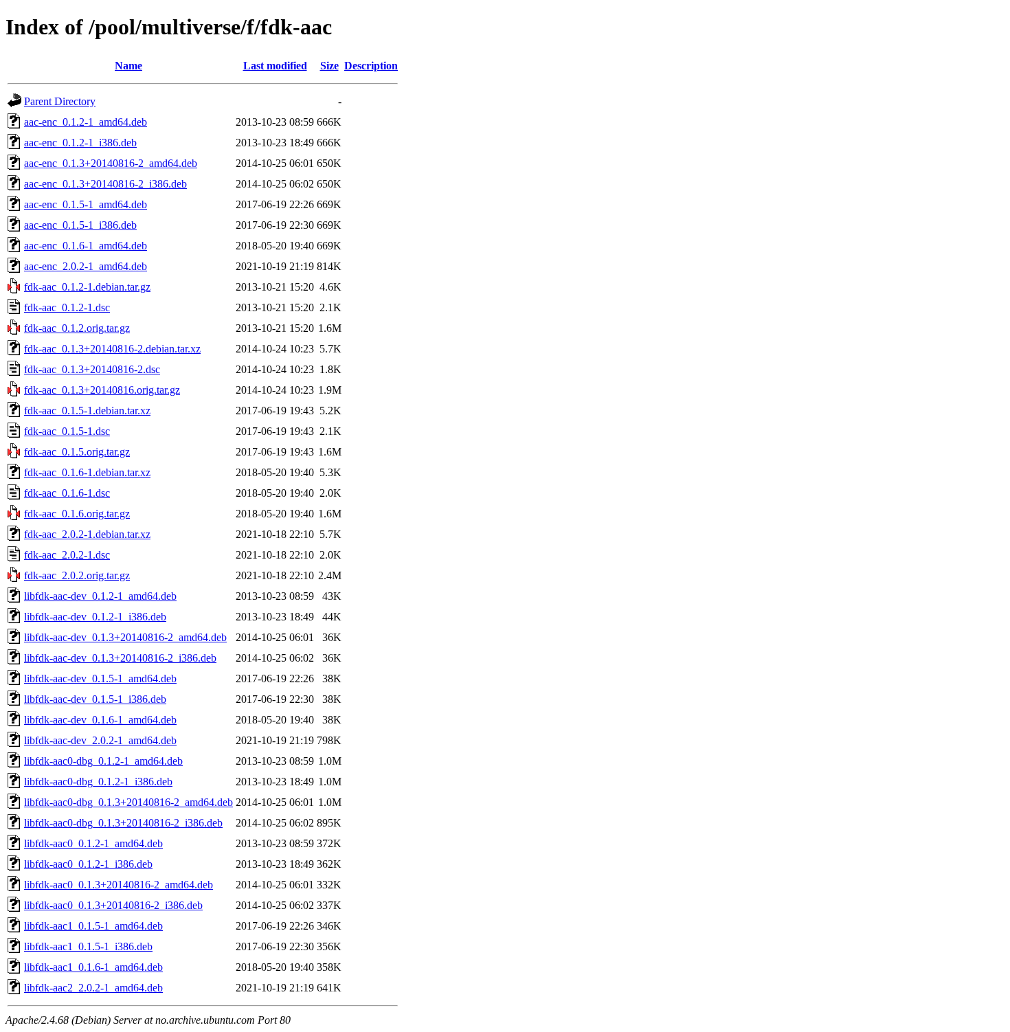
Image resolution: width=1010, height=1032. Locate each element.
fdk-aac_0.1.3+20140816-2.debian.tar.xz (112, 349)
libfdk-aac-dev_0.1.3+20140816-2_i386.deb (120, 658)
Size (329, 65)
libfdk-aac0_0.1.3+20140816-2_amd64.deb (118, 884)
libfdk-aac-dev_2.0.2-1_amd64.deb (100, 740)
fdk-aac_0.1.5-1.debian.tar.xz (87, 410)
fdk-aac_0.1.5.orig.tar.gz (77, 452)
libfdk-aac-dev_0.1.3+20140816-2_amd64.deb (125, 637)
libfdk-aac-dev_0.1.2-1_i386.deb (95, 616)
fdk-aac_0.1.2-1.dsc (67, 307)
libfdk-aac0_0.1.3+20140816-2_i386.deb (113, 905)
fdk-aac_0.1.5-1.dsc (67, 431)
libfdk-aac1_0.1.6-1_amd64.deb (93, 967)
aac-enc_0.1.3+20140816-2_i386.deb (105, 184)
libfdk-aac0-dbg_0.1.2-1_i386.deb (98, 781)
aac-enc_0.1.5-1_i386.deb (80, 225)
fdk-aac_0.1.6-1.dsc (67, 493)
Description (371, 65)
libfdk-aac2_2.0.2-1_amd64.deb (93, 988)
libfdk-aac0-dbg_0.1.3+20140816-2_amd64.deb (128, 802)
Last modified (275, 65)
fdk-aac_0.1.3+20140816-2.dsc (92, 369)
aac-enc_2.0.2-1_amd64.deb (85, 266)
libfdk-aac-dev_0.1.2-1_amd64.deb (100, 596)
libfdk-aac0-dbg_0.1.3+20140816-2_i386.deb (123, 823)
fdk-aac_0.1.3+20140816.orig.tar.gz (102, 390)
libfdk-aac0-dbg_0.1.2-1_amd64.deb (103, 761)
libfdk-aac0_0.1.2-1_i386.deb (88, 864)
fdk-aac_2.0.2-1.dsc (67, 555)
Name (128, 65)
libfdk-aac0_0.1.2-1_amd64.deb (93, 843)
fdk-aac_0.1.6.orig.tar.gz (77, 513)
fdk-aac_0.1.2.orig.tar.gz (77, 328)
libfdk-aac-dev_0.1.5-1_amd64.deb (100, 678)
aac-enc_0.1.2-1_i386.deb (80, 142)
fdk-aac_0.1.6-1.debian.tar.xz (87, 472)
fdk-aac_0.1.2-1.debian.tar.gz (87, 287)
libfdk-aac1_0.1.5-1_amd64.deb (93, 926)
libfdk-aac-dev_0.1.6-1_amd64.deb (100, 720)
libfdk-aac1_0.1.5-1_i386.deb (88, 946)
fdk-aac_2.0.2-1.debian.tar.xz (87, 534)
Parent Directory (60, 101)
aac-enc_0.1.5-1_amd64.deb (85, 204)
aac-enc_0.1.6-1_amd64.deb (85, 245)
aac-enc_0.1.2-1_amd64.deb (85, 122)
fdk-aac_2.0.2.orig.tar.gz (77, 575)
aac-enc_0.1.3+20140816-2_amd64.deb (110, 163)
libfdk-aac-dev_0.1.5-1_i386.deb (95, 699)
